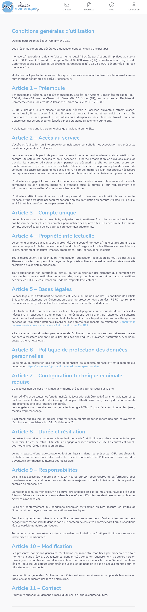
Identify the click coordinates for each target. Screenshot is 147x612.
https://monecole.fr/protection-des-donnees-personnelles (62, 366)
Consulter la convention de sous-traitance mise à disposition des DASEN (73, 323)
